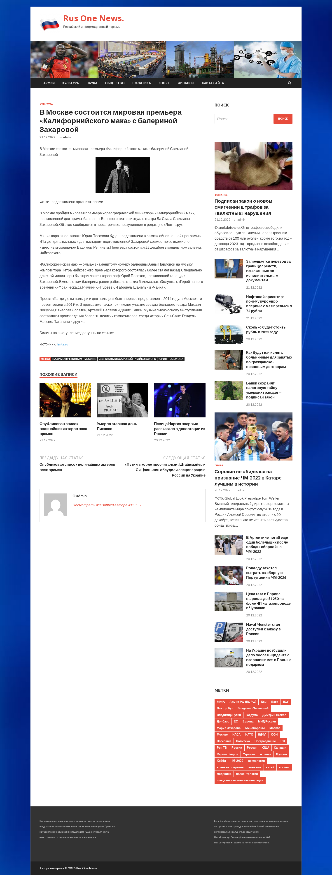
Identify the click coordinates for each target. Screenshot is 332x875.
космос (284, 767)
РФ (283, 741)
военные (254, 767)
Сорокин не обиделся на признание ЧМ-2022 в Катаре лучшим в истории (248, 477)
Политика (141, 83)
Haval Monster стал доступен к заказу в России (263, 629)
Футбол (281, 754)
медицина (224, 773)
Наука (92, 83)
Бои (264, 702)
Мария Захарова (229, 728)
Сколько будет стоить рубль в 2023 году (266, 329)
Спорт (164, 83)
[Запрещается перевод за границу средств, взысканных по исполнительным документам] (229, 277)
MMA (221, 702)
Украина (249, 754)
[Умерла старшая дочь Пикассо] (122, 418)
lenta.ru (62, 344)
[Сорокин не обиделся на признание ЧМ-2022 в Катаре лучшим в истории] (253, 461)
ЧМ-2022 (237, 760)
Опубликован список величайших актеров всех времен (63, 428)
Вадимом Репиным (67, 359)
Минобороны (255, 728)
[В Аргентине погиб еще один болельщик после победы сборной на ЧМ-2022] (229, 553)
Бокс (274, 702)
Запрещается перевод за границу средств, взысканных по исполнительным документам (268, 270)
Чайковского (145, 359)
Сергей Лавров (227, 754)
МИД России (267, 721)
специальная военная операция (240, 780)
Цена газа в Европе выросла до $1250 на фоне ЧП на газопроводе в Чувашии (268, 601)
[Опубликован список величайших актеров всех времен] (65, 418)
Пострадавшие (265, 741)
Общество (115, 83)
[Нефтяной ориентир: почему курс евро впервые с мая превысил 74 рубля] (229, 312)
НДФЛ (262, 734)
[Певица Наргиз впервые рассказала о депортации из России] (180, 418)
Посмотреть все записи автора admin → (107, 505)
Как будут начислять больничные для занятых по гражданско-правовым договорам (269, 359)
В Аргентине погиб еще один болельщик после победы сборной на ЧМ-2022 (267, 544)
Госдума (252, 715)
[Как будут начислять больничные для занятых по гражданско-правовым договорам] (229, 368)
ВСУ (286, 702)
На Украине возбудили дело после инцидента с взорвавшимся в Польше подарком (268, 657)
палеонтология (247, 773)
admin (67, 137)
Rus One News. (93, 18)
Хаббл (221, 760)
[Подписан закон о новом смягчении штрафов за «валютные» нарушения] (253, 191)
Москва (274, 728)
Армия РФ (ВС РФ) (242, 702)
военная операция (230, 767)
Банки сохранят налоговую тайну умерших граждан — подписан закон (264, 390)
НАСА (236, 734)
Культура (70, 83)
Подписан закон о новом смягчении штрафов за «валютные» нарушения (243, 207)
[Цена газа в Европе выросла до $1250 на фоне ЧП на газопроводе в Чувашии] (229, 609)
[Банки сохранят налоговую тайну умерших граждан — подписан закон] (229, 399)
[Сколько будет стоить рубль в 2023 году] (229, 343)
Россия (252, 747)
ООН (274, 734)
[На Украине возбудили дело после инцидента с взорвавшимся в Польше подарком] (229, 666)
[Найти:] (253, 119)
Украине (265, 754)
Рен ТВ (222, 747)
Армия (49, 83)
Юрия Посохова (171, 359)
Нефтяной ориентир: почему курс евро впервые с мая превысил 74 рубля (269, 303)
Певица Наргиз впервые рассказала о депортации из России (179, 428)
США (265, 747)
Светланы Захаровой (116, 359)
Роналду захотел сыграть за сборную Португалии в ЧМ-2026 (266, 572)
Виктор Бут (225, 708)
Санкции (280, 747)
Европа (248, 721)
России (236, 747)
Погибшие (224, 741)
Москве (90, 359)
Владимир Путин (229, 715)
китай (270, 767)
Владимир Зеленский (253, 708)
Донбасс (223, 721)
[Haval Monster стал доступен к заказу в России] (229, 640)
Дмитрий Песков (274, 715)
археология (256, 760)
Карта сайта (213, 83)
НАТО (249, 734)
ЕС (236, 721)
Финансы (186, 83)
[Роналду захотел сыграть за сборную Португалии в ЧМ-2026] (229, 583)
